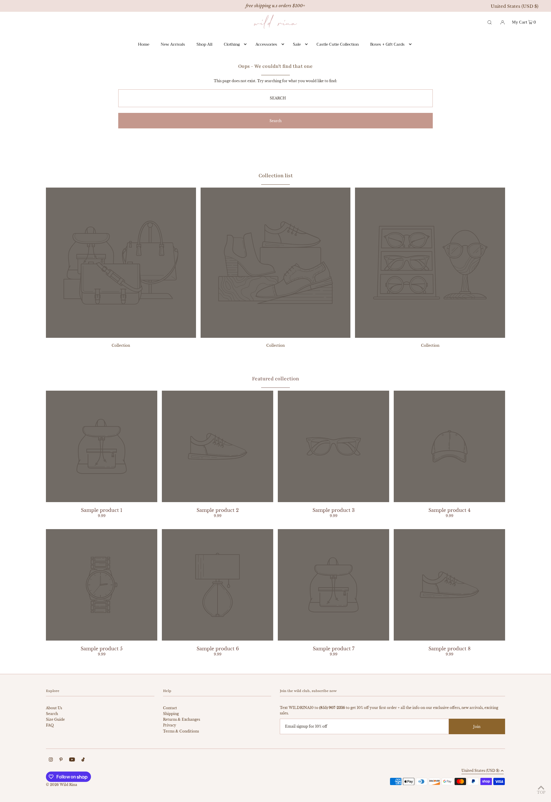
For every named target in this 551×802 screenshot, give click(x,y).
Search (52, 714)
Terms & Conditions (181, 731)
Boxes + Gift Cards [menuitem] (387, 44)
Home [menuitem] (143, 44)
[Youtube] (72, 760)
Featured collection (275, 378)
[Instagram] (51, 760)
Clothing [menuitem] (232, 44)
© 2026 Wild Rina (61, 784)
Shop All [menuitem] (204, 44)
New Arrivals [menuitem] (173, 44)
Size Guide (55, 719)
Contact (170, 708)
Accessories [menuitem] (266, 44)
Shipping (171, 714)
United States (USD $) (514, 6)
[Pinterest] (61, 760)
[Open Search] (489, 21)
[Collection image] (121, 336)
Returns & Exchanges (181, 719)
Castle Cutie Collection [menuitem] (338, 44)
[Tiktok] (83, 760)
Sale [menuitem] (297, 44)
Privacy (169, 725)
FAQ (50, 725)
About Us (54, 708)
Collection (121, 345)
